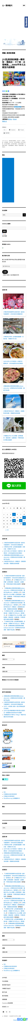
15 (24, 517)
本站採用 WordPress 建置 (15, 1016)
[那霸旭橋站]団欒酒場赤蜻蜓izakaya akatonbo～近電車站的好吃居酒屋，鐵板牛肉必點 (14, 557)
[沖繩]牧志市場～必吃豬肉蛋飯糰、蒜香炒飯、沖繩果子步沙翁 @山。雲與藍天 (14, 613)
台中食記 (4, 977)
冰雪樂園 (6, 142)
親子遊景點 (5, 996)
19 (14, 520)
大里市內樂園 (21, 143)
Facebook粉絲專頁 (7, 1003)
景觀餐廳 (4, 999)
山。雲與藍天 (7, 5)
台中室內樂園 (17, 142)
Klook (15, 119)
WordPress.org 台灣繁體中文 (12, 798)
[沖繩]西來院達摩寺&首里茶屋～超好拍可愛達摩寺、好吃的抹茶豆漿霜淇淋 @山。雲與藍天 (15, 578)
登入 (5, 792)
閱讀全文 (4, 121)
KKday (10, 119)
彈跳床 (16, 145)
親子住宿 (4, 992)
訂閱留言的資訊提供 (9, 796)
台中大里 (11, 142)
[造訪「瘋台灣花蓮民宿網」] (14, 766)
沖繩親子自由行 (6, 988)
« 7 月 (7, 530)
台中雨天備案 (7, 143)
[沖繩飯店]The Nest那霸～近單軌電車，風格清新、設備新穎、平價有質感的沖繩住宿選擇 (15, 582)
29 (24, 523)
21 (20, 520)
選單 (24, 5)
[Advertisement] (14, 24)
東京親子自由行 (6, 985)
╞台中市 (18, 140)
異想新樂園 (21, 145)
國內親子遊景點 (12, 140)
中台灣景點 (5, 981)
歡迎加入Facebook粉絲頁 (10, 680)
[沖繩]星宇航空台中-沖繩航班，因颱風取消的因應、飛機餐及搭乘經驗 (14, 607)
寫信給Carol (5, 1006)
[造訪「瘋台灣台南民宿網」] (14, 750)
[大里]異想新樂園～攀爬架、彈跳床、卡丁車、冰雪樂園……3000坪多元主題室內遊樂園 (14, 63)
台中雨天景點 (14, 143)
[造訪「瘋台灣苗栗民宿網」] (14, 758)
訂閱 (5, 272)
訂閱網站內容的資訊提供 (10, 794)
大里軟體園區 (11, 145)
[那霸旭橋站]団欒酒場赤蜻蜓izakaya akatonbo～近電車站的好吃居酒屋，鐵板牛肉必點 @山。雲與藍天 (14, 590)
